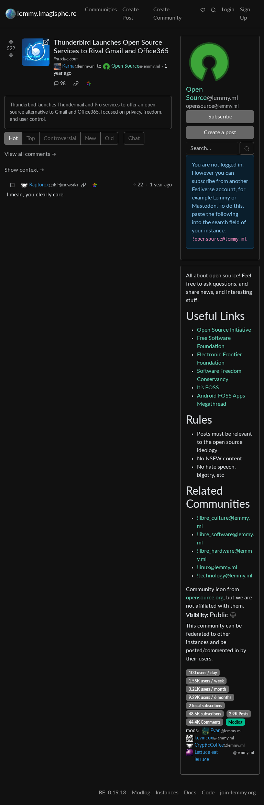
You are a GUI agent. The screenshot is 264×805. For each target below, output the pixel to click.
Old (109, 138)
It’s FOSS (208, 387)
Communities (101, 9)
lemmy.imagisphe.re (47, 13)
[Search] (213, 9)
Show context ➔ (24, 170)
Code (208, 792)
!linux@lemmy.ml (217, 567)
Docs (190, 792)
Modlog (235, 722)
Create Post (130, 14)
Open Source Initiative (224, 330)
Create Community (167, 14)
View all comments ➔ (30, 154)
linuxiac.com (66, 59)
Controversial (60, 138)
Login (228, 9)
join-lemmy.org (238, 792)
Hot (13, 138)
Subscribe (220, 116)
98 (63, 83)
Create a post (220, 132)
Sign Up (245, 14)
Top (30, 138)
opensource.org (204, 597)
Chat (134, 138)
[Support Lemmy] (203, 9)
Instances (167, 792)
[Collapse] (12, 185)
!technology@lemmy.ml (224, 575)
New (90, 138)
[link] (76, 83)
